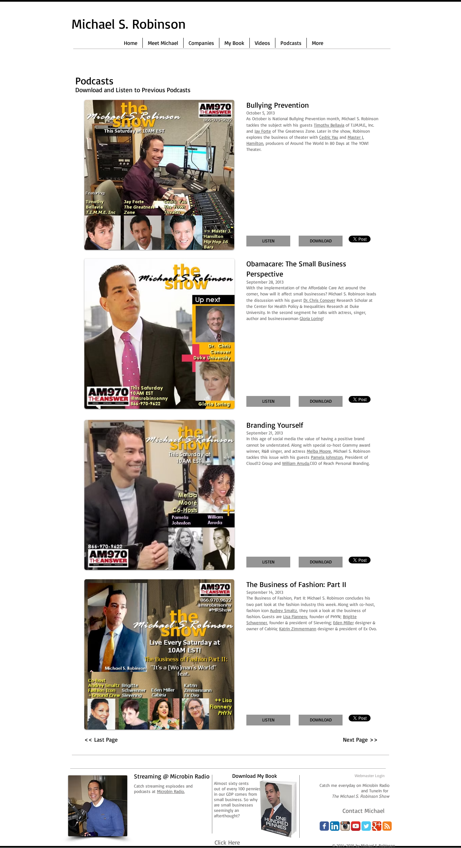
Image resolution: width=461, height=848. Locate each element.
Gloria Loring (311, 318)
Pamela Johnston (327, 457)
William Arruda (295, 463)
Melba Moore (319, 451)
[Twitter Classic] (366, 826)
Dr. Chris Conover (319, 300)
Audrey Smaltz (283, 610)
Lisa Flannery (295, 616)
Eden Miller (343, 622)
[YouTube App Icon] (355, 826)
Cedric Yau (328, 137)
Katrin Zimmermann (297, 628)
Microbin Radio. (171, 791)
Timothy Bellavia (329, 125)
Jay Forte (262, 131)
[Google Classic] (376, 826)
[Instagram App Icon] (345, 826)
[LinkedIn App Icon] (335, 826)
